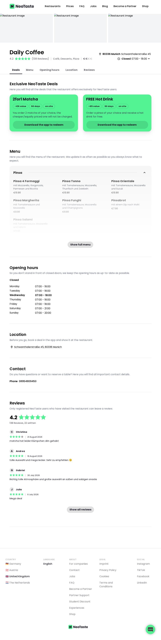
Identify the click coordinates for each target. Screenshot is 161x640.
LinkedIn (142, 582)
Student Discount (79, 601)
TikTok (141, 570)
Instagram (143, 564)
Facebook (143, 576)
